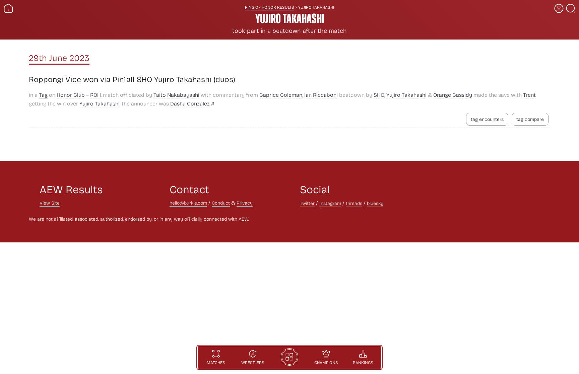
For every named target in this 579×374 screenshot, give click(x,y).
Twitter (307, 203)
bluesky (375, 203)
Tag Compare (530, 119)
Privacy (245, 202)
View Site (50, 202)
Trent (529, 94)
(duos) (224, 79)
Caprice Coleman (280, 94)
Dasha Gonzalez (190, 103)
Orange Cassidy (452, 94)
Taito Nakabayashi (176, 94)
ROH (95, 94)
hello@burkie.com (188, 202)
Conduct (221, 202)
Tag (43, 94)
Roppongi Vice (55, 79)
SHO (144, 79)
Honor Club (71, 94)
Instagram (330, 203)
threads (354, 203)
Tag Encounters (487, 119)
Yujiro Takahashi (182, 79)
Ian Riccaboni (321, 94)
